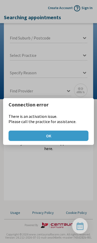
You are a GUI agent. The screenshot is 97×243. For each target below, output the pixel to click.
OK (48, 135)
